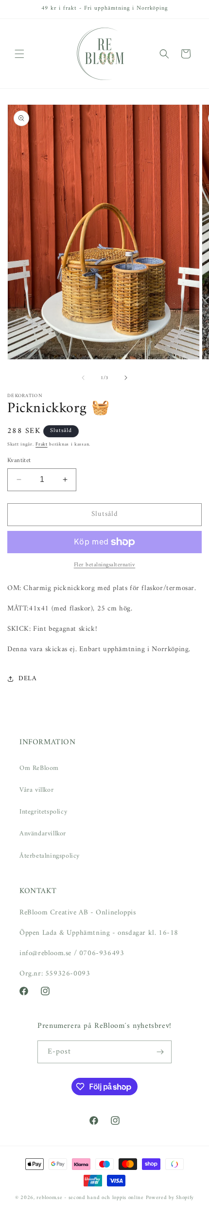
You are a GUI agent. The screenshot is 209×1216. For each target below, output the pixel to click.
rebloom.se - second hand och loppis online (89, 1197)
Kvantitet (19, 460)
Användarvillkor (42, 834)
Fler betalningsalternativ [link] (105, 565)
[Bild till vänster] (83, 377)
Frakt (41, 444)
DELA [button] (27, 678)
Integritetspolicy (43, 812)
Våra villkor (36, 790)
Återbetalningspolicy (49, 856)
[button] (19, 53)
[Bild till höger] (126, 377)
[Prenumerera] (160, 1051)
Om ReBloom (39, 768)
